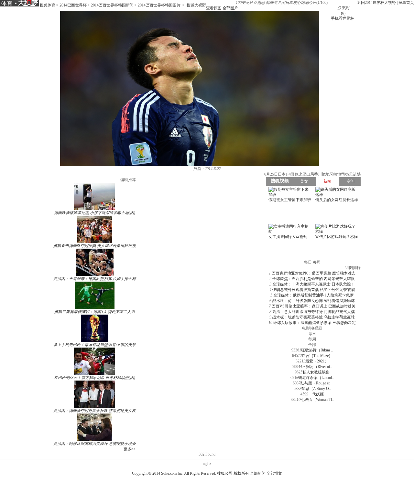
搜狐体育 (47, 5)
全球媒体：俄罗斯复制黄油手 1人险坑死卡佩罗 (313, 295)
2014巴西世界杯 (73, 5)
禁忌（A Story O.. (316, 388)
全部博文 (274, 473)
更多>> (130, 449)
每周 (312, 339)
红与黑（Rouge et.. (316, 383)
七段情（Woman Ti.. (317, 399)
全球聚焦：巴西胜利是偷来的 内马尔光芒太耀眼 (313, 278)
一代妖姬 (316, 394)
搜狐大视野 (196, 5)
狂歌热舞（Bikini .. (317, 350)
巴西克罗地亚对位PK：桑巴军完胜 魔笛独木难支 (313, 273)
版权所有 (241, 473)
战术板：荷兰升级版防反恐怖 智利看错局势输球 (313, 300)
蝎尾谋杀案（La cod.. (316, 377)
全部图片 (230, 8)
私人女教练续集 (316, 372)
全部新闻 (258, 473)
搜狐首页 (406, 2)
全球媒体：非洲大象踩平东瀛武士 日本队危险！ (313, 284)
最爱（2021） (317, 361)
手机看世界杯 (342, 18)
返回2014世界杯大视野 (376, 2)
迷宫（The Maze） (317, 355)
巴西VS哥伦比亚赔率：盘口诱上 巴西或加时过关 (313, 306)
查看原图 (214, 8)
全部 (312, 344)
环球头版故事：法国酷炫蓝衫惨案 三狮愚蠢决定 (314, 322)
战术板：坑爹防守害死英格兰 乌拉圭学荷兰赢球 (313, 317)
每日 (312, 333)
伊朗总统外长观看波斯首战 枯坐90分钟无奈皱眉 (313, 289)
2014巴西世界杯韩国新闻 (112, 5)
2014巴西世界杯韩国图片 (159, 5)
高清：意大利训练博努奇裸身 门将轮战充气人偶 (313, 311)
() (343, 13)
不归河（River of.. (317, 366)
